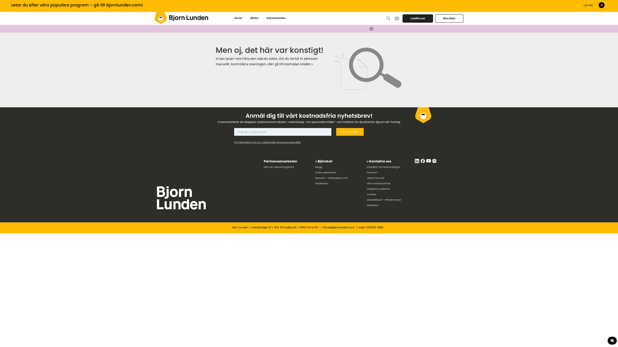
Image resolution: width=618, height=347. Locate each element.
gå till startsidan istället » (294, 64)
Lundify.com (418, 18)
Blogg (318, 167)
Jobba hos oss (375, 178)
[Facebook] (423, 162)
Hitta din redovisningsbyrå (279, 167)
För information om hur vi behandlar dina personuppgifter (267, 142)
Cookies (371, 194)
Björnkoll (325, 161)
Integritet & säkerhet (378, 189)
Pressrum (372, 172)
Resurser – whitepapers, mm (331, 178)
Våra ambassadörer (379, 183)
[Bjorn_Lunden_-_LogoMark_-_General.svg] (160, 18)
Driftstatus (372, 205)
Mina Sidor (449, 18)
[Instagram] (434, 162)
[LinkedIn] (417, 162)
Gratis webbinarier (325, 172)
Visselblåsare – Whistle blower (384, 199)
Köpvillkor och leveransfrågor (383, 167)
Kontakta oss (380, 161)
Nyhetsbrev (321, 183)
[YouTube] (429, 162)
